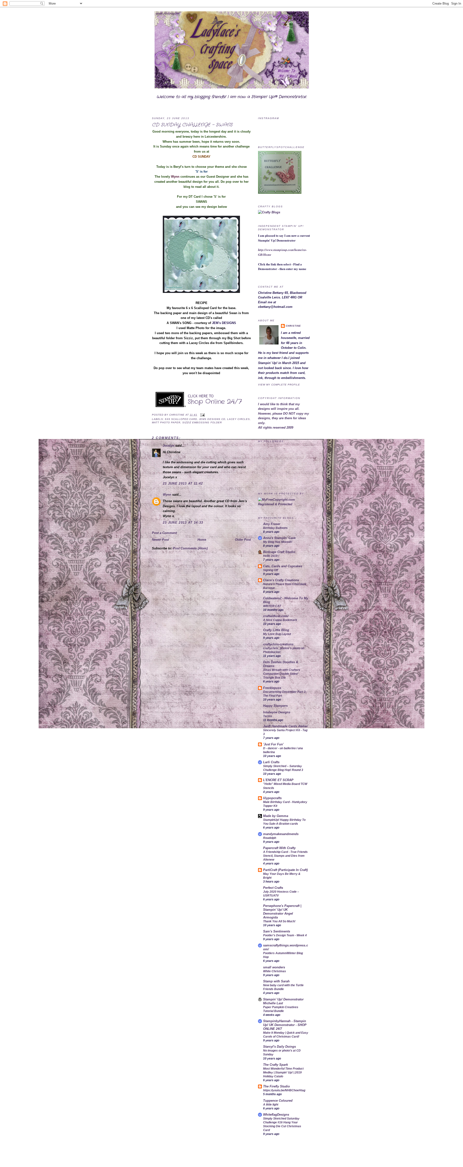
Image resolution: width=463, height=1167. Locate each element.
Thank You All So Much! (279, 921)
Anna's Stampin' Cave (279, 538)
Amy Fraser (271, 524)
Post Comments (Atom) (190, 548)
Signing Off (270, 570)
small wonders (274, 967)
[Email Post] (202, 414)
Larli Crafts (271, 762)
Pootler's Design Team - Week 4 (285, 935)
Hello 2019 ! (271, 556)
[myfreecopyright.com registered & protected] (284, 504)
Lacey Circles (238, 419)
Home (201, 539)
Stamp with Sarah (276, 981)
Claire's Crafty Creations (281, 580)
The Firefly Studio (276, 1086)
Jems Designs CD (212, 419)
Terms (267, 716)
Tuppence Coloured (278, 1100)
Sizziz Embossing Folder (202, 422)
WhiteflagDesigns (276, 1114)
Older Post (243, 539)
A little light (270, 1104)
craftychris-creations (278, 644)
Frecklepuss (272, 688)
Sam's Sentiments (276, 931)
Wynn (167, 494)
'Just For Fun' (273, 744)
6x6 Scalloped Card (181, 419)
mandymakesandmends (281, 834)
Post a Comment (164, 533)
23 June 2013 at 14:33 (183, 522)
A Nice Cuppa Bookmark (280, 620)
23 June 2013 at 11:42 (183, 483)
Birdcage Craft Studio (279, 552)
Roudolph (269, 838)
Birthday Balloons (275, 528)
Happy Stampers (275, 706)
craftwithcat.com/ (276, 616)
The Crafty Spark (275, 1064)
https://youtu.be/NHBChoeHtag (284, 1090)
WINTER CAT (272, 606)
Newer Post (160, 539)
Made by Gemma (275, 816)
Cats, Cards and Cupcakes (282, 566)
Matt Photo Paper (166, 422)
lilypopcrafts (272, 798)
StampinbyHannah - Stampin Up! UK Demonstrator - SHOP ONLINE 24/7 (284, 1025)
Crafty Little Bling (276, 630)
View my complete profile (279, 384)
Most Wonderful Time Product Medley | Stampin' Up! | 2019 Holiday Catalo (283, 1072)
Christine (177, 414)
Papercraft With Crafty (279, 848)
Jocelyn (168, 445)
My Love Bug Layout (277, 634)
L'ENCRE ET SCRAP (278, 780)
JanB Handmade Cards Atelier (285, 726)
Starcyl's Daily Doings (279, 1046)
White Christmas (274, 971)
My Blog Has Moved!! (277, 542)
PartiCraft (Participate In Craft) (285, 870)
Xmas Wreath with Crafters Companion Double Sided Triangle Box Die (281, 673)
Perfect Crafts (273, 888)
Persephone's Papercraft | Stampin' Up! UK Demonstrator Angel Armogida (282, 911)
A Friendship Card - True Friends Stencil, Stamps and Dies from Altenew (285, 855)
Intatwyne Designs (276, 712)
